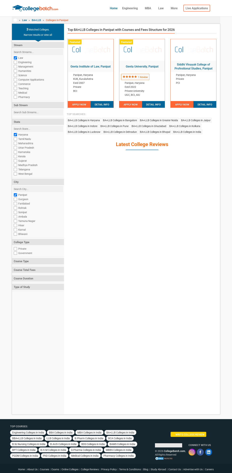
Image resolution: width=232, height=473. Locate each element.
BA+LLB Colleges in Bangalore (120, 120)
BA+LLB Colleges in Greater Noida (159, 120)
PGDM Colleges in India (25, 455)
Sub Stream (21, 105)
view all (48, 34)
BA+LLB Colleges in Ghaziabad (149, 126)
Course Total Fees (25, 270)
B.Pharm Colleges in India (89, 438)
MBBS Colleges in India (118, 450)
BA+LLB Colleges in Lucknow (84, 131)
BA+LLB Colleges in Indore (82, 126)
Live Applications (197, 8)
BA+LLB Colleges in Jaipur (196, 120)
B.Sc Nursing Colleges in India (28, 444)
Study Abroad (158, 469)
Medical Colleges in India (85, 455)
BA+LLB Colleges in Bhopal (155, 131)
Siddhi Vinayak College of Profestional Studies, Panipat (193, 66)
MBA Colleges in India (89, 432)
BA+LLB (36, 20)
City (16, 182)
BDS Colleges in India (93, 444)
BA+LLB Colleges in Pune (114, 126)
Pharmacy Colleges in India (118, 455)
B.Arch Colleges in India (63, 444)
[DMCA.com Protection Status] (164, 458)
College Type (21, 242)
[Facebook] (200, 452)
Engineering (130, 8)
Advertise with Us (193, 469)
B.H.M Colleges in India (53, 450)
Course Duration (23, 278)
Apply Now (79, 104)
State (17, 122)
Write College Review (189, 434)
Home (114, 8)
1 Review (143, 77)
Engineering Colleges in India (28, 432)
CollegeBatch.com (174, 451)
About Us (32, 469)
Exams (55, 469)
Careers (209, 469)
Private (22, 248)
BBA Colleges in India (60, 432)
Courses (44, 469)
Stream (18, 45)
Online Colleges (69, 469)
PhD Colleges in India (54, 455)
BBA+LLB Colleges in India (27, 438)
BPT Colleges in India (24, 450)
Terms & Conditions (130, 469)
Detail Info (102, 104)
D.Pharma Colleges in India (86, 450)
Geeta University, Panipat (142, 66)
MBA (148, 8)
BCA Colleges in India (120, 438)
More (174, 8)
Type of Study (22, 287)
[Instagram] (191, 452)
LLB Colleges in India (58, 438)
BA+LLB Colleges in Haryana (84, 120)
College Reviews (90, 469)
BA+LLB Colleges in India (187, 131)
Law (161, 8)
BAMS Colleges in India (122, 444)
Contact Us (174, 469)
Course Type (21, 261)
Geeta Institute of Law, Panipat (91, 66)
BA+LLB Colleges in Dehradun (120, 131)
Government (25, 253)
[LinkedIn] (208, 452)
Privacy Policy (109, 469)
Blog (145, 469)
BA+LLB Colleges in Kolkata (184, 126)
